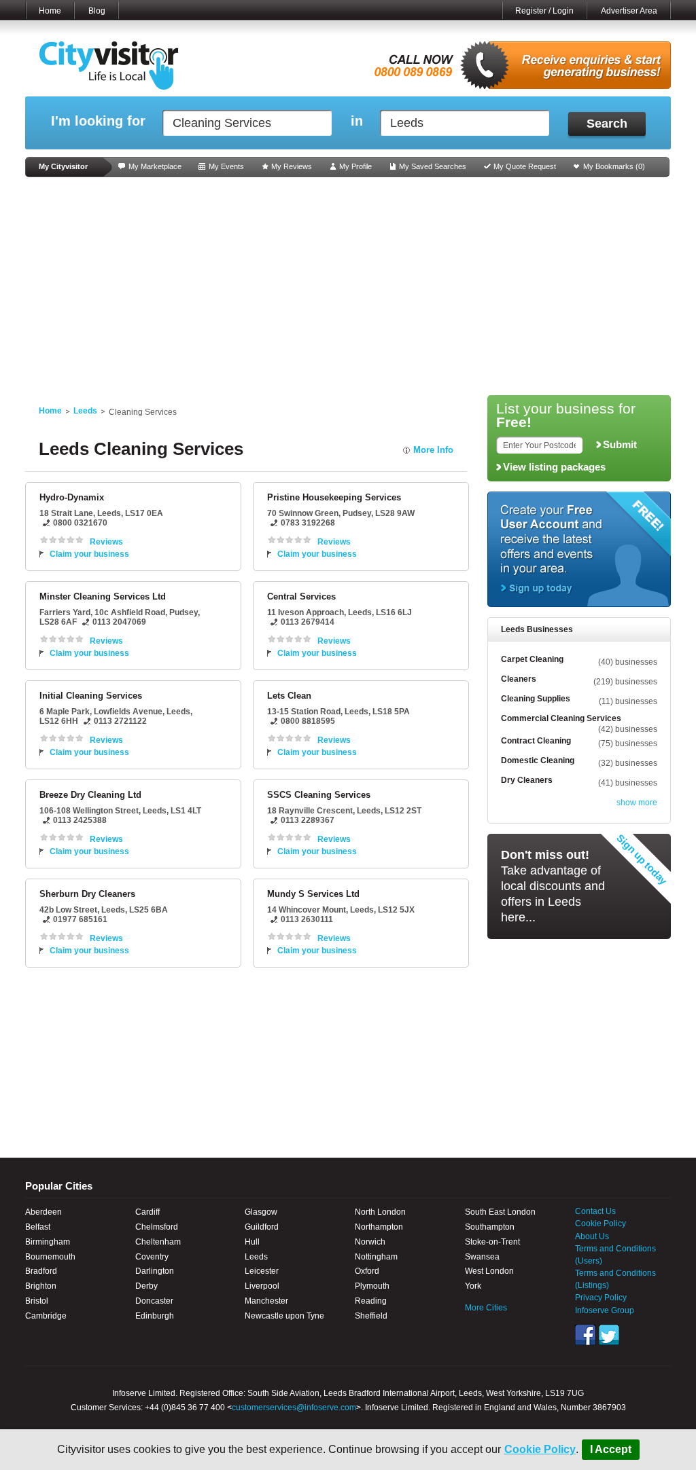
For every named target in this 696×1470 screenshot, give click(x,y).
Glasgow (261, 1212)
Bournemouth (50, 1257)
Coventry (152, 1257)
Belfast (37, 1227)
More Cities (486, 1307)
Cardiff (147, 1212)
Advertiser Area (629, 11)
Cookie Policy (540, 1449)
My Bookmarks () (614, 166)
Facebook (585, 1335)
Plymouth (372, 1286)
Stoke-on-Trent (492, 1242)
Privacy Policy (601, 1297)
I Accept (610, 1449)
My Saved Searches (432, 166)
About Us (592, 1236)
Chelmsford (156, 1227)
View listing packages (554, 467)
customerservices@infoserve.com (294, 1407)
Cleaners (518, 679)
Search (607, 123)
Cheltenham (158, 1242)
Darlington (154, 1271)
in (357, 121)
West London (489, 1271)
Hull (252, 1242)
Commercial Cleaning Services (561, 718)
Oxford (367, 1271)
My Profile (355, 166)
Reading (371, 1301)
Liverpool (262, 1286)
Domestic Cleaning (537, 760)
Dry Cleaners (527, 780)
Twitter (609, 1335)
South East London (500, 1212)
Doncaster (154, 1301)
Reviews (106, 542)
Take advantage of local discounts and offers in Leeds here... (553, 886)
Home (50, 11)
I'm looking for (98, 121)
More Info (433, 450)
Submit (620, 444)
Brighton (40, 1286)
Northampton (379, 1227)
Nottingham (376, 1257)
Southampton (490, 1227)
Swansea (482, 1257)
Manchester (266, 1301)
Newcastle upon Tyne (284, 1316)
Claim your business (89, 554)
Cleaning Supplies (535, 699)
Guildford (262, 1227)
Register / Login (544, 11)
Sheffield (371, 1316)
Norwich (370, 1242)
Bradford (41, 1271)
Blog (96, 11)
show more (636, 802)
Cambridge (46, 1316)
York (473, 1286)
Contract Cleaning (536, 741)
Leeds (85, 411)
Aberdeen (43, 1212)
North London (380, 1212)
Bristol (36, 1301)
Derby (146, 1286)
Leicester (262, 1271)
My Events (226, 166)
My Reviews (291, 166)
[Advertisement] (348, 286)
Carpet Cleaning (532, 659)
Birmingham (47, 1242)
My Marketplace (154, 166)
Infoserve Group (604, 1310)
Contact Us (595, 1211)
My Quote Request (524, 166)
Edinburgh (154, 1316)
